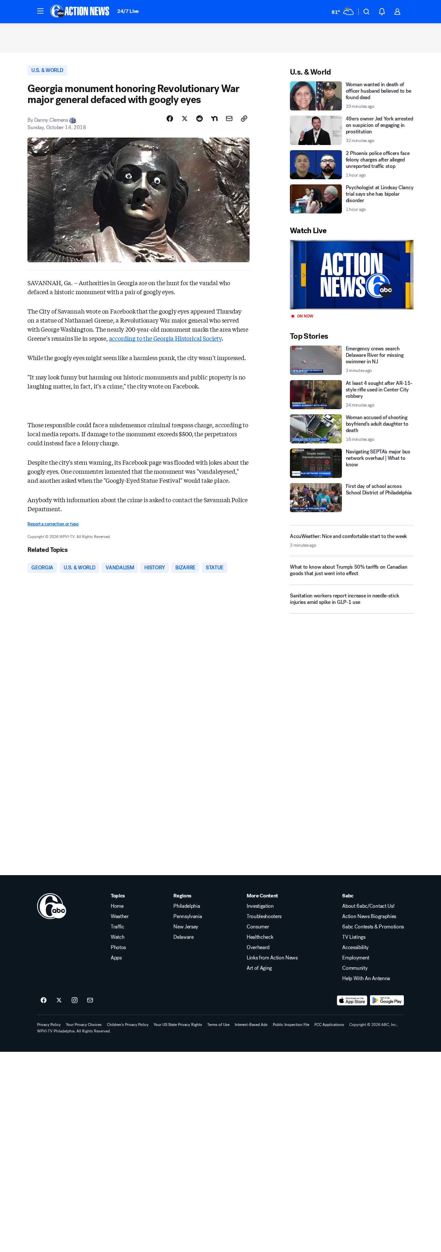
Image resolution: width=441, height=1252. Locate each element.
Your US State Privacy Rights (178, 1025)
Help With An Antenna (366, 978)
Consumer (258, 926)
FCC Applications (329, 1025)
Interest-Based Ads (251, 1025)
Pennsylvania (187, 916)
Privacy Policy (49, 1025)
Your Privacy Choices (84, 1025)
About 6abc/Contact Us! (368, 906)
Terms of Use (218, 1025)
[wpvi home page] (51, 906)
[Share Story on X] (184, 118)
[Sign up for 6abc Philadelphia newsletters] (90, 1000)
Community (354, 968)
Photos (118, 947)
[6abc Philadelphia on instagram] (74, 1000)
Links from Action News (272, 957)
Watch (117, 937)
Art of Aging (259, 968)
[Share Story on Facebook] (169, 118)
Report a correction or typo (52, 524)
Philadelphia (186, 906)
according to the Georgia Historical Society (165, 338)
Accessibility (355, 947)
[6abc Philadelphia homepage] (80, 12)
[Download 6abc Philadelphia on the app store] (352, 1000)
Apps (116, 957)
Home (117, 906)
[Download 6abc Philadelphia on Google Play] (387, 1000)
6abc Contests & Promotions (373, 926)
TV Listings (353, 937)
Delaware (183, 937)
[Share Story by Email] (229, 118)
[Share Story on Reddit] (199, 118)
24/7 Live (128, 11)
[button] (40, 11)
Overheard (258, 947)
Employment (355, 957)
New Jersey (185, 926)
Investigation (260, 906)
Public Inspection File (291, 1025)
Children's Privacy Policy (128, 1025)
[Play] (351, 274)
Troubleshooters (264, 916)
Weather (120, 916)
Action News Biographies (369, 916)
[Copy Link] (244, 118)
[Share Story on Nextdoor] (214, 118)
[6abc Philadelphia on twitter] (59, 1000)
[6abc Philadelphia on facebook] (43, 1000)
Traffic (117, 926)
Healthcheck (260, 937)
